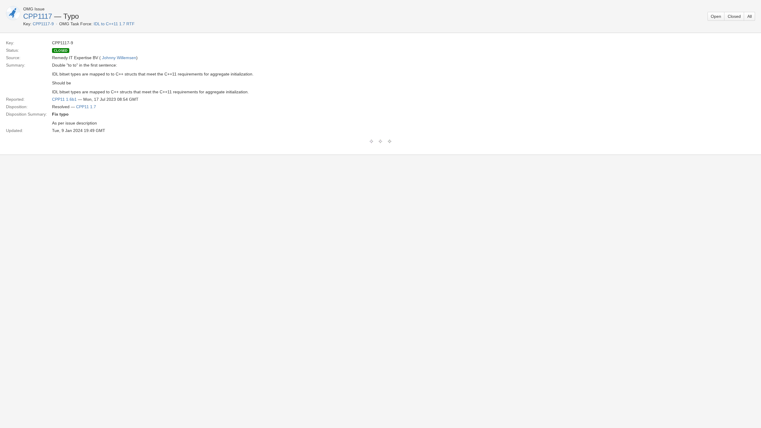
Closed (734, 16)
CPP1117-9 (43, 23)
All (749, 16)
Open (716, 16)
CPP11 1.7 (86, 106)
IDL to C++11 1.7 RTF (114, 23)
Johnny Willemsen (119, 57)
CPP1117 (37, 16)
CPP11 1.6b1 (64, 99)
